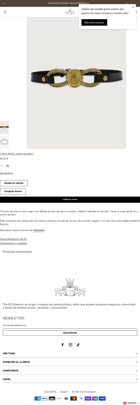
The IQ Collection (88, 392)
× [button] (133, 7)
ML (7, 165)
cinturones (38, 230)
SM (2, 165)
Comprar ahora (70, 199)
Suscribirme (70, 333)
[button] (4, 3)
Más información (94, 22)
